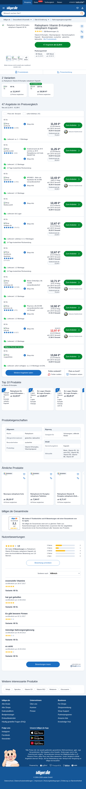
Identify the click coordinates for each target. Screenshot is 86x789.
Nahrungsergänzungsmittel (61, 20)
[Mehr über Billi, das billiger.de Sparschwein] (12, 758)
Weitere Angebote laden (23, 373)
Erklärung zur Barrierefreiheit (71, 781)
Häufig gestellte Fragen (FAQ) (14, 722)
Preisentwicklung (66, 72)
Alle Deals (6, 704)
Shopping (27, 2)
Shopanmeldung (64, 707)
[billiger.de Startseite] (12, 8)
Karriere (33, 707)
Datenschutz (8, 781)
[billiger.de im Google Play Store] (43, 738)
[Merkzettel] (77, 8)
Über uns (33, 704)
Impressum (39, 781)
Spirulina (17, 689)
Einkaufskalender (9, 718)
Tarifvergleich (49, 2)
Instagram (6, 731)
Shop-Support (63, 711)
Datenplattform (7, 711)
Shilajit (7, 689)
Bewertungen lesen (43, 664)
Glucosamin (65, 689)
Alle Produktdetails (49, 39)
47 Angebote (52, 45)
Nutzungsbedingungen (52, 781)
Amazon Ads (63, 718)
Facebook (6, 735)
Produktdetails (23, 72)
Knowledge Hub (64, 722)
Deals (38, 2)
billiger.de (7, 20)
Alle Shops (6, 707)
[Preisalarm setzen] (82, 37)
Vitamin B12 (41, 689)
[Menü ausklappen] (31, 19)
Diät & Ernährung (41, 20)
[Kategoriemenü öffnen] (3, 8)
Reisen (59, 2)
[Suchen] (82, 13)
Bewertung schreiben (43, 563)
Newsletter (6, 739)
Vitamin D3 (28, 689)
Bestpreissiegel (8, 715)
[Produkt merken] (82, 26)
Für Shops (62, 704)
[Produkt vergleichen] (82, 31)
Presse (32, 711)
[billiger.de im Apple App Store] (43, 732)
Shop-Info (30, 124)
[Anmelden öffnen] (82, 8)
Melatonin (52, 689)
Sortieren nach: (43, 573)
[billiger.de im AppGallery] (43, 743)
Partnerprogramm (65, 715)
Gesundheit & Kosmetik (21, 20)
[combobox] (43, 13)
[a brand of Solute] (76, 2)
